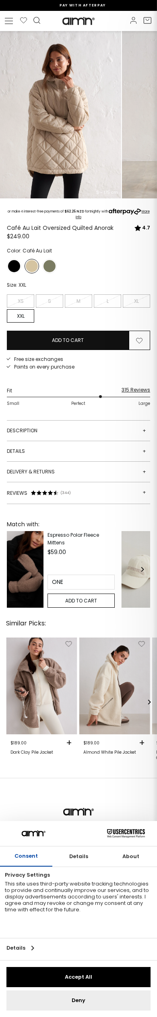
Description (76, 430)
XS (21, 301)
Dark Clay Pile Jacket (31, 752)
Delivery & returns (76, 471)
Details (76, 451)
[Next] (142, 569)
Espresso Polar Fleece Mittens (73, 538)
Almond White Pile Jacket (109, 752)
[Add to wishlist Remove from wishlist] (139, 340)
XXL (21, 316)
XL (136, 301)
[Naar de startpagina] (78, 21)
